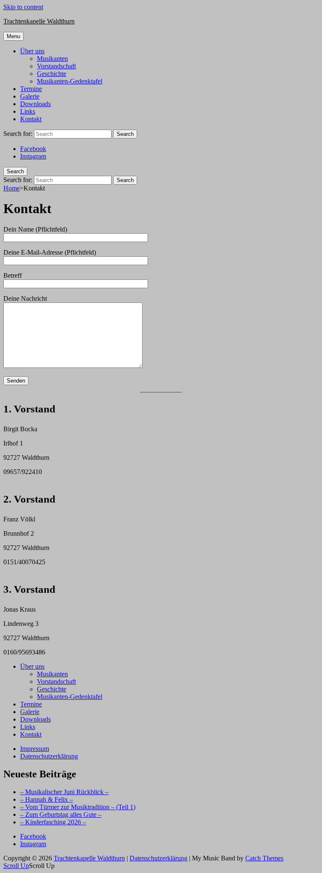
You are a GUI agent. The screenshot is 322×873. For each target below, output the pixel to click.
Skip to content (23, 6)
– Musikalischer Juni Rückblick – (64, 791)
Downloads (35, 103)
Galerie (29, 96)
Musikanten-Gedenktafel (69, 81)
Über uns (32, 51)
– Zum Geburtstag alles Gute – (60, 814)
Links (27, 111)
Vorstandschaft (56, 66)
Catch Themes (264, 858)
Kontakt (31, 118)
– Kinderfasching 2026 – (53, 822)
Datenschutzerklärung (49, 756)
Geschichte (51, 73)
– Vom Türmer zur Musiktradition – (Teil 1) (77, 806)
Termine (31, 88)
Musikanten (52, 58)
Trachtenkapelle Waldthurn (39, 21)
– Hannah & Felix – (46, 799)
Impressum (34, 748)
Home (11, 188)
